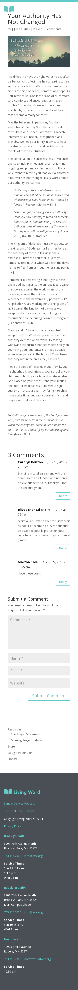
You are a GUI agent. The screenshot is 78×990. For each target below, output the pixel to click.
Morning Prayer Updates (26, 740)
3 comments (53, 29)
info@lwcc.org (33, 856)
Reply (63, 496)
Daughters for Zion (20, 753)
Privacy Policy (13, 826)
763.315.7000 (12, 856)
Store (11, 746)
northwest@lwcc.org (37, 959)
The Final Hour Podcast (19, 811)
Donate (13, 759)
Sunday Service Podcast (19, 803)
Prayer (37, 29)
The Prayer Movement (25, 734)
